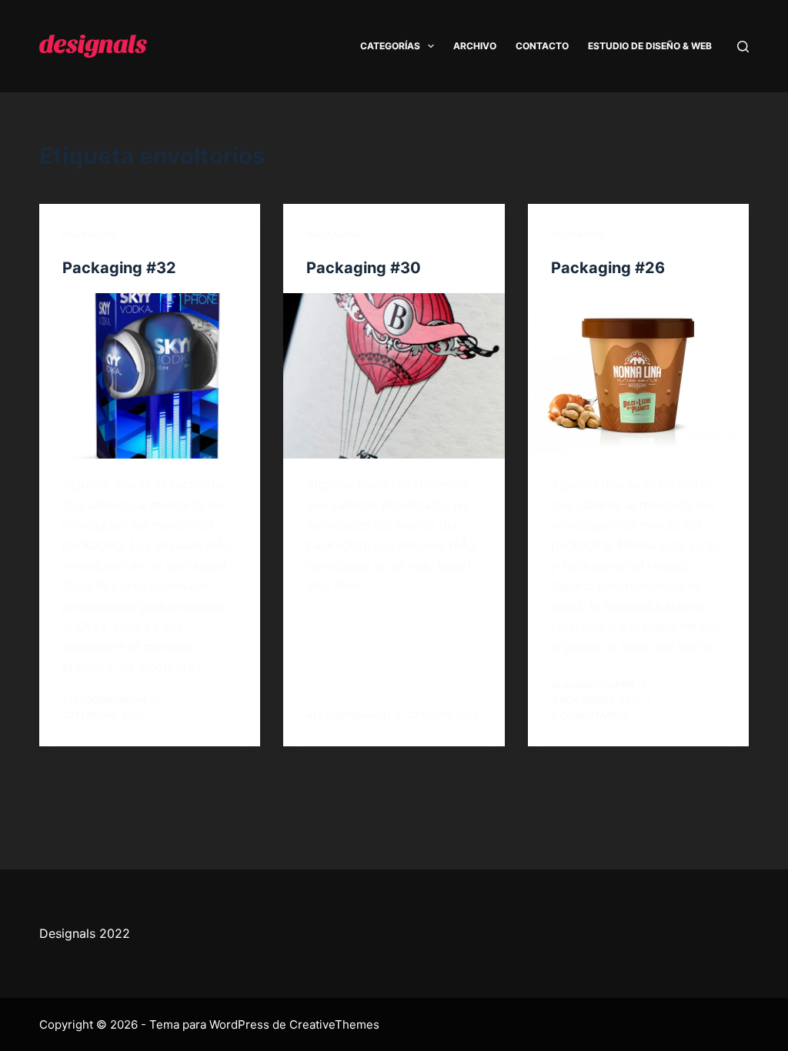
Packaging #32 (119, 268)
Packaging (90, 234)
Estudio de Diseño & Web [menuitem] (650, 46)
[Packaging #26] (638, 376)
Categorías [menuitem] (390, 46)
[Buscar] (743, 46)
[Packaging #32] (149, 376)
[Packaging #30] (393, 376)
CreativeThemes (334, 1024)
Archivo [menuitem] (474, 46)
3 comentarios (589, 715)
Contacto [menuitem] (542, 46)
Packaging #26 (608, 268)
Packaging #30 (363, 268)
